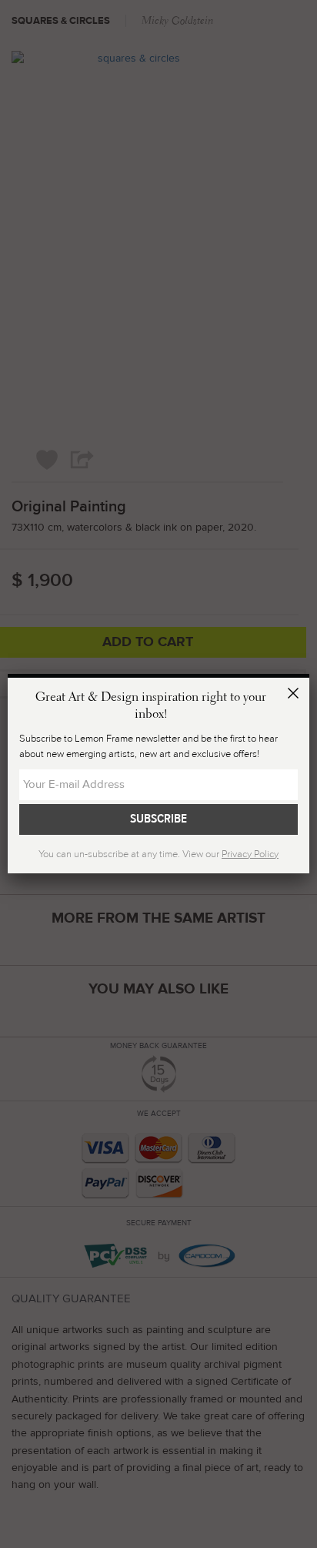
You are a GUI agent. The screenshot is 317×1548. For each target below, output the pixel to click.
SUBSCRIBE (158, 818)
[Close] (295, 695)
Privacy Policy (250, 854)
